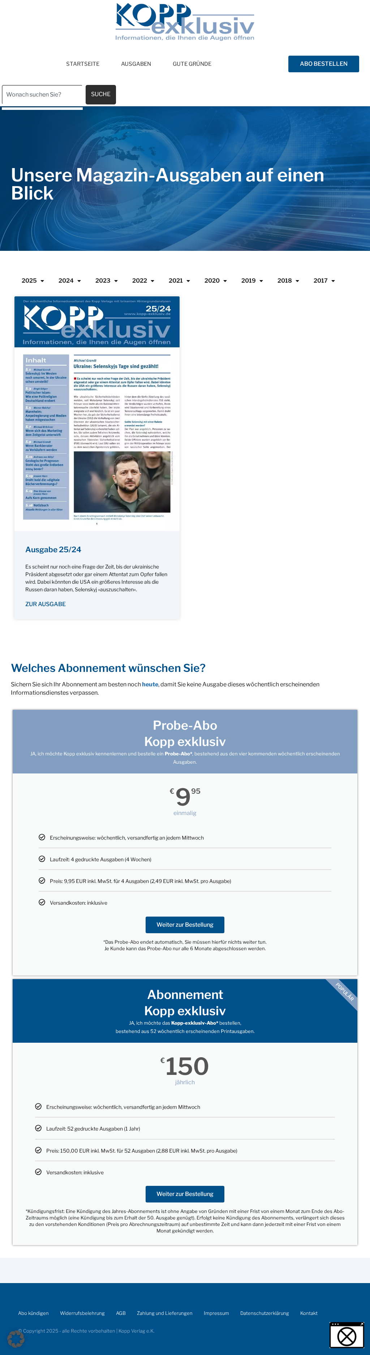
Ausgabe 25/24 (53, 549)
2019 (248, 280)
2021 (176, 280)
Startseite (82, 64)
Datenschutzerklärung (264, 1313)
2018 (285, 280)
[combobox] (42, 94)
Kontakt (309, 1313)
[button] (16, 1339)
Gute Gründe (192, 64)
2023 (103, 280)
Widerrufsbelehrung (82, 1313)
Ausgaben (136, 64)
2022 (139, 280)
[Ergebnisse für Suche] (42, 108)
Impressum (216, 1313)
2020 (212, 280)
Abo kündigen (33, 1313)
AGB (121, 1313)
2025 (29, 280)
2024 (66, 280)
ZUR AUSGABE (45, 604)
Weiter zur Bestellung (185, 924)
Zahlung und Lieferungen (165, 1313)
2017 (321, 280)
